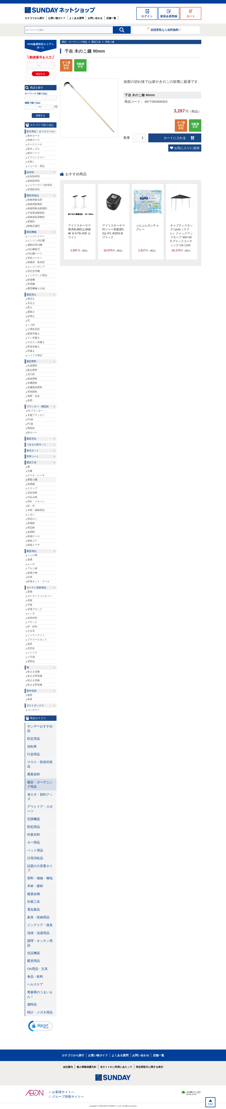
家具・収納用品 (38, 917)
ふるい (31, 514)
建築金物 (33, 894)
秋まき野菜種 (34, 684)
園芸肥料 (31, 361)
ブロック (32, 622)
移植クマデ (33, 544)
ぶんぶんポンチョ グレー (147, 227)
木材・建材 (35, 886)
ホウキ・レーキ (36, 475)
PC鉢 (30, 419)
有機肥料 (32, 382)
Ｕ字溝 (31, 656)
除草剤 (30, 172)
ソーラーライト (36, 635)
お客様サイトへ (63, 1092)
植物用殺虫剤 (34, 199)
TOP (210, 1104)
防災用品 (33, 738)
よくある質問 (76, 18)
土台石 (31, 630)
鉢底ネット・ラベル (38, 581)
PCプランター (35, 410)
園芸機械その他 (36, 288)
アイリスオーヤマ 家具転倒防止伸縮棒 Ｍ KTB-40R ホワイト (79, 231)
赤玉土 (31, 303)
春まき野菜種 (34, 675)
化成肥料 (32, 365)
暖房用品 (33, 961)
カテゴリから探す (34, 18)
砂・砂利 (32, 626)
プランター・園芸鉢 (37, 406)
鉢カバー (32, 432)
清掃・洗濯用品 (38, 933)
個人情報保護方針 (86, 1066)
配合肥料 (32, 370)
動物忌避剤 (33, 225)
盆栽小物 (32, 572)
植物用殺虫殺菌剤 (37, 208)
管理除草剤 (33, 189)
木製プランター (36, 415)
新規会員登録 (168, 16)
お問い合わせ (95, 18)
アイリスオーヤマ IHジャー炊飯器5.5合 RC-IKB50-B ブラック (113, 231)
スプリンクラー (36, 157)
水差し (31, 161)
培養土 (31, 350)
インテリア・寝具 (40, 925)
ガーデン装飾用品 (36, 587)
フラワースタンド (37, 639)
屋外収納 (31, 690)
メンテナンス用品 (37, 275)
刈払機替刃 (33, 249)
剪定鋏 (31, 527)
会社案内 (68, 1066)
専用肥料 (32, 391)
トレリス (32, 652)
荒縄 (29, 559)
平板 (29, 604)
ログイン (147, 16)
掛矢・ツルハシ (36, 501)
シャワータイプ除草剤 (39, 185)
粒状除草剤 (33, 176)
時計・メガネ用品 (40, 1012)
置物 (29, 591)
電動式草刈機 (34, 244)
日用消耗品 (35, 858)
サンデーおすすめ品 (40, 728)
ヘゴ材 (31, 324)
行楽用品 (33, 754)
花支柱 (31, 648)
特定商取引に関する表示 (149, 1066)
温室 (29, 643)
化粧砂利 (32, 617)
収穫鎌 (31, 484)
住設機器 (33, 953)
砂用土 (31, 316)
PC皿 (30, 423)
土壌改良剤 (33, 329)
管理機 (31, 284)
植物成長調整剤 (36, 217)
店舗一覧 (111, 18)
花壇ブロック (34, 609)
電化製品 (33, 909)
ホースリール (34, 144)
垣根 (29, 600)
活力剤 (31, 374)
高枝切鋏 (32, 492)
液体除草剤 (33, 180)
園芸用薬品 (32, 195)
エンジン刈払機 (36, 240)
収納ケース (33, 536)
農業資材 (33, 774)
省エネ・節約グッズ (40, 797)
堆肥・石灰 (33, 396)
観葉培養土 (33, 333)
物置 (29, 695)
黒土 (29, 307)
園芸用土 (31, 294)
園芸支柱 (31, 438)
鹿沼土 (31, 298)
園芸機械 (31, 231)
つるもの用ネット (36, 444)
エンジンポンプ (36, 266)
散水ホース (33, 135)
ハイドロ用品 (34, 355)
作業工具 (33, 901)
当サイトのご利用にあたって (116, 1066)
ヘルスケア (35, 984)
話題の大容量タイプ (40, 868)
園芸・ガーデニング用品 (74, 42)
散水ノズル (33, 148)
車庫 (29, 699)
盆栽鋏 (31, 531)
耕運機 (31, 279)
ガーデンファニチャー (39, 596)
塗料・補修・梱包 (40, 878)
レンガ (31, 613)
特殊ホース (33, 139)
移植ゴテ (32, 540)
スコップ (32, 488)
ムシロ (31, 564)
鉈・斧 (31, 505)
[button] (40, 1026)
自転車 (32, 746)
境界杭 (31, 661)
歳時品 (32, 1004)
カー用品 (33, 842)
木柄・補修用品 (36, 510)
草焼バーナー (34, 257)
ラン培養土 (33, 337)
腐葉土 (31, 311)
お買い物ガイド (57, 18)
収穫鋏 (31, 523)
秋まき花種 (33, 680)
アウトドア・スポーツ (40, 809)
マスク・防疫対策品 (40, 764)
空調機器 (33, 819)
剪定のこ (32, 518)
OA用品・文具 (37, 969)
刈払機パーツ (34, 253)
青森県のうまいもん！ (40, 994)
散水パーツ (33, 153)
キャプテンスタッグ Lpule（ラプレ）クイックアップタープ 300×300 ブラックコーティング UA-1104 (181, 235)
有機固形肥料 (34, 387)
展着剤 (31, 221)
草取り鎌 (109, 42)
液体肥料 (32, 378)
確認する (40, 74)
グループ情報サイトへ (68, 1096)
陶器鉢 (31, 428)
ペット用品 (35, 850)
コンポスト (33, 709)
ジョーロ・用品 (36, 166)
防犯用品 (33, 827)
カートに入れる (175, 138)
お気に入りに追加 (187, 148)
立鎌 (29, 470)
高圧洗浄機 (33, 271)
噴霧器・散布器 (36, 262)
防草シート (32, 456)
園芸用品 (31, 551)
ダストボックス (35, 705)
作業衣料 (33, 834)
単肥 (29, 400)
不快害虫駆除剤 (36, 212)
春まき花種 (33, 671)
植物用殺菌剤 (34, 204)
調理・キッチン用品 (40, 943)
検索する (40, 115)
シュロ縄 (32, 555)
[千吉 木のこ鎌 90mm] (89, 133)
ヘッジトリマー (36, 236)
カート (190, 16)
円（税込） (79, 250)
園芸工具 (96, 42)
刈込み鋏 (32, 497)
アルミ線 (32, 568)
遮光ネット (32, 450)
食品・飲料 (35, 976)
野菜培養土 (33, 346)
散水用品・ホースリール (40, 131)
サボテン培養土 (36, 342)
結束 (29, 576)
